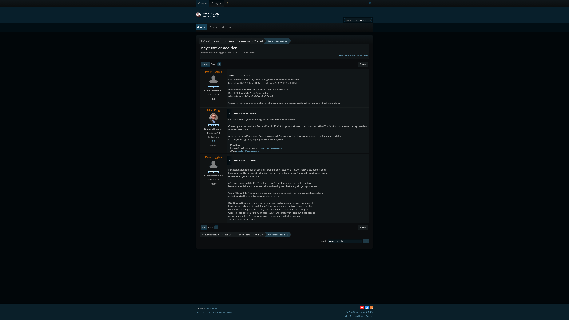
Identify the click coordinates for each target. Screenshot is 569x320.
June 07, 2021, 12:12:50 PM (245, 160)
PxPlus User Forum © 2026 (359, 312)
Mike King (213, 110)
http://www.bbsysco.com (272, 148)
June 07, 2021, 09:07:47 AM (245, 114)
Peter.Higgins (213, 71)
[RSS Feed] (371, 307)
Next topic (362, 55)
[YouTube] (362, 307)
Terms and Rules (357, 316)
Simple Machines (223, 312)
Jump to (323, 241)
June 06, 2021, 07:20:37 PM (239, 75)
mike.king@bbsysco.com (247, 150)
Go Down (205, 64)
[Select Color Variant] (370, 3)
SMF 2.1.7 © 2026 (205, 312)
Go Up (204, 227)
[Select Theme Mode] (227, 3)
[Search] (356, 20)
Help (346, 316)
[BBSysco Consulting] (213, 140)
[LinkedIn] (367, 307)
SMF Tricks (211, 308)
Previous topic (347, 55)
